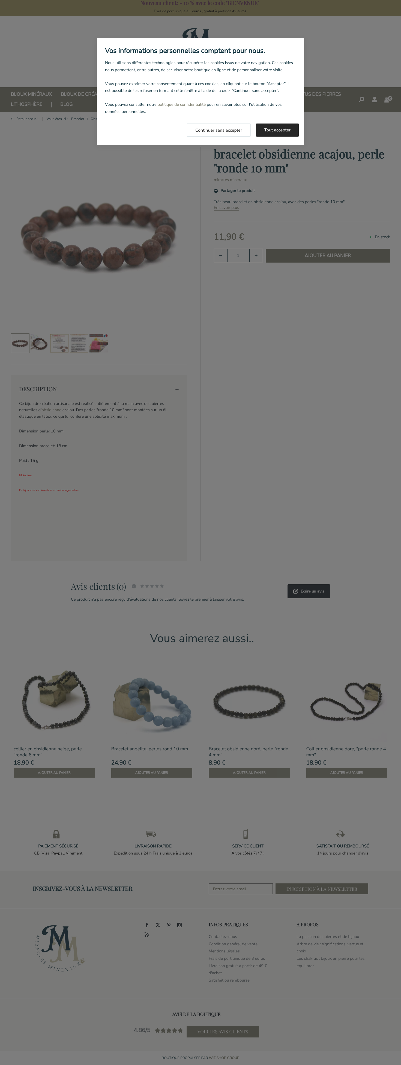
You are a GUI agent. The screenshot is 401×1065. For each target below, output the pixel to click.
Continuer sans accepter (218, 130)
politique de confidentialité (181, 104)
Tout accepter (277, 130)
